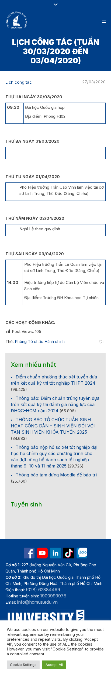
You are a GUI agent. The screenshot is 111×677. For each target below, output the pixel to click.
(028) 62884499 (43, 589)
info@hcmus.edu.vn (37, 602)
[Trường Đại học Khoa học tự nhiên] (55, 553)
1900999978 (53, 595)
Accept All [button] (54, 664)
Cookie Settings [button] (23, 664)
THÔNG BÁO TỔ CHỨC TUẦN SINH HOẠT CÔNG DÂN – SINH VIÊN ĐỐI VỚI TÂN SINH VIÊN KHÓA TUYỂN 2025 (53, 426)
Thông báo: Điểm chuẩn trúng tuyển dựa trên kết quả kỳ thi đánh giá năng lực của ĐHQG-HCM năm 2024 (55, 404)
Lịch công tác (18, 82)
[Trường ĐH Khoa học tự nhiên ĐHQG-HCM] (29, 553)
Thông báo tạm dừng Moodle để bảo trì (56, 475)
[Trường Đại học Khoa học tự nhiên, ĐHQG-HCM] (17, 20)
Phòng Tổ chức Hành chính (40, 341)
